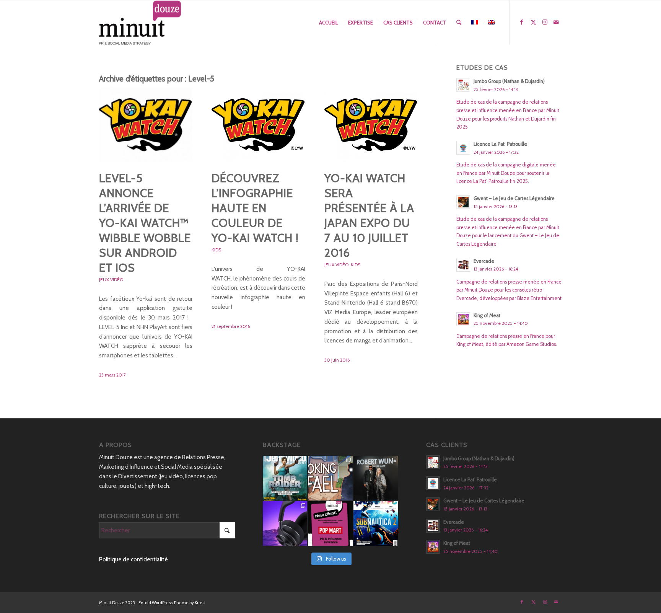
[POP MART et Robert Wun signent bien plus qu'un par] (375, 478)
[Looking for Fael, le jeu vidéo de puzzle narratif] (330, 478)
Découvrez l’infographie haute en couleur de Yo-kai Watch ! (255, 208)
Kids (216, 250)
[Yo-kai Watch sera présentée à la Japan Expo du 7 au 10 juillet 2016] (371, 125)
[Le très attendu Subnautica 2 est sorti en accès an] (375, 523)
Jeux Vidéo (111, 279)
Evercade (484, 261)
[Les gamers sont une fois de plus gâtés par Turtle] (285, 523)
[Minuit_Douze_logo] (140, 22)
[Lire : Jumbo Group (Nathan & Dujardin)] (463, 85)
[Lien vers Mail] (556, 22)
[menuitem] (328, 22)
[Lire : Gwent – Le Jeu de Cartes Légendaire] (463, 202)
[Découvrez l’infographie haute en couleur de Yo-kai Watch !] (258, 125)
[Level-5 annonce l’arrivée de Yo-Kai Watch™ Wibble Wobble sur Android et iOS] (145, 125)
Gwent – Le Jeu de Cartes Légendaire (514, 198)
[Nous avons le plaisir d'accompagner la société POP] (330, 523)
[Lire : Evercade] (463, 265)
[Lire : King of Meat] (463, 319)
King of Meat (487, 315)
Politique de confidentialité (133, 559)
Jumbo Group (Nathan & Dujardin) (509, 81)
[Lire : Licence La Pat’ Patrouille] (463, 148)
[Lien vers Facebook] (521, 22)
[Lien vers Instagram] (544, 22)
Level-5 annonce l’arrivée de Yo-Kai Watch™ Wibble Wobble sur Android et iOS (145, 223)
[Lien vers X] (533, 22)
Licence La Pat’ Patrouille (500, 144)
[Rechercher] (458, 22)
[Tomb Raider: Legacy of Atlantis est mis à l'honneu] (285, 478)
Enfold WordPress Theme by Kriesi (171, 602)
